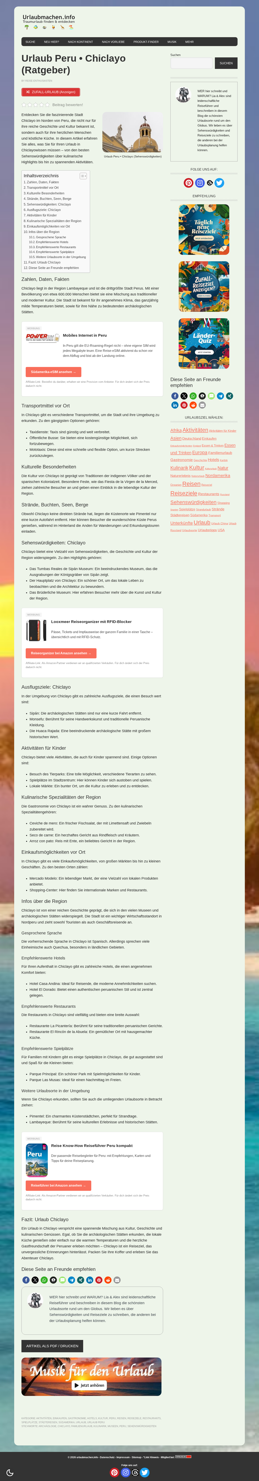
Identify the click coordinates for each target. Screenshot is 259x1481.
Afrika (176, 430)
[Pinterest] (188, 183)
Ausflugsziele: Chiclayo (44, 210)
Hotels (92, 1418)
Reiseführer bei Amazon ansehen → (58, 1185)
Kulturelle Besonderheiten (45, 193)
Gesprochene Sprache (51, 237)
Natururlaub (198, 476)
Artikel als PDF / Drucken (52, 1346)
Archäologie (47, 1426)
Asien (176, 438)
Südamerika (66, 1422)
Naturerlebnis (180, 476)
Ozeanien (176, 485)
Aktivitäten (44, 1418)
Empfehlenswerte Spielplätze (55, 252)
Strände (218, 509)
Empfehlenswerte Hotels (52, 242)
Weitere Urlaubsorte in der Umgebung (61, 257)
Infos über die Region (44, 232)
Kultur (103, 1418)
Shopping (223, 503)
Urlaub (81, 1422)
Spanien (174, 509)
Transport (214, 515)
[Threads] (209, 182)
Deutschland (191, 439)
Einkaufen (60, 1418)
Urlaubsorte (189, 530)
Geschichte (200, 460)
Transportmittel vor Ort (42, 187)
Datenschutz (107, 1457)
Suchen (175, 55)
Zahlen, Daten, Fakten (43, 182)
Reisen (121, 1418)
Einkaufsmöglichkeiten (181, 446)
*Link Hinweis (151, 1457)
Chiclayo (64, 1426)
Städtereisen (48, 1422)
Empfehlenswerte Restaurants (56, 247)
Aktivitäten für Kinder (42, 215)
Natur (223, 467)
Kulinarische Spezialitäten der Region (54, 221)
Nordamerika (217, 475)
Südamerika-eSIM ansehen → (53, 372)
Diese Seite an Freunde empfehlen (54, 268)
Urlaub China (219, 523)
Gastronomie (77, 1418)
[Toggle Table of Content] (81, 176)
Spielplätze (29, 1422)
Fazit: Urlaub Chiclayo (45, 262)
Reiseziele (134, 1418)
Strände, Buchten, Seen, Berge (49, 198)
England (197, 446)
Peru (112, 1418)
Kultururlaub (211, 468)
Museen (113, 1426)
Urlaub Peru (96, 1422)
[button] (26, 1280)
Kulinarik (99, 1426)
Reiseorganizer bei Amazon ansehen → (61, 653)
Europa (199, 452)
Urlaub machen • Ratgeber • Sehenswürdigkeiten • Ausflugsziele (48, 22)
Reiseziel (206, 484)
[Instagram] (200, 183)
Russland (224, 494)
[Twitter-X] (219, 183)
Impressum (123, 1457)
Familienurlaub (81, 1426)
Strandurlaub (203, 509)
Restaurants (152, 1418)
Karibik (224, 460)
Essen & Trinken (213, 445)
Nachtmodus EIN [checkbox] (10, 1473)
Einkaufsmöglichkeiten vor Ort (48, 226)
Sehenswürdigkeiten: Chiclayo (49, 204)
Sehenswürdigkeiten (141, 1426)
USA (221, 530)
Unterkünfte (181, 523)
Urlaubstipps (207, 530)
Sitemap (136, 1457)
